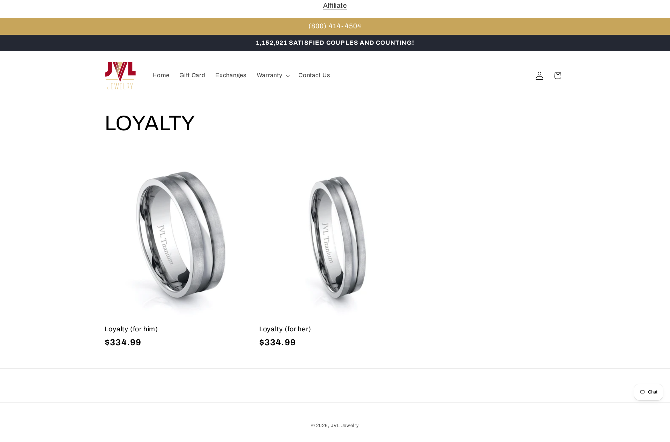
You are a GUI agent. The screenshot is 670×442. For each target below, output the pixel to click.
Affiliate (335, 5)
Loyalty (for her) (285, 329)
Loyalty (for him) (131, 329)
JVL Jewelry (345, 425)
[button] (272, 75)
